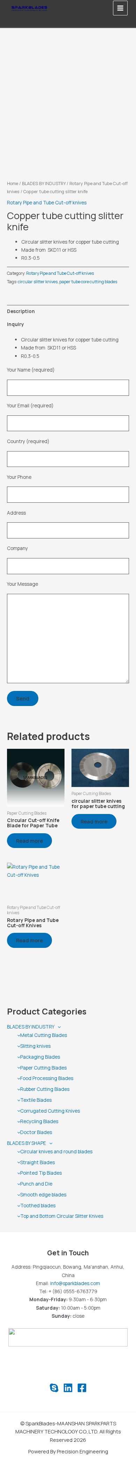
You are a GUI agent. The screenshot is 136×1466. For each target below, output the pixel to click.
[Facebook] (82, 1388)
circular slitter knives (38, 282)
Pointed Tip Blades (41, 1172)
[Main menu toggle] (120, 8)
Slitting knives (35, 1046)
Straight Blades (37, 1162)
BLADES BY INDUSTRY (30, 1026)
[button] (57, 1026)
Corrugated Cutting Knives (50, 1110)
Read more (29, 840)
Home (12, 183)
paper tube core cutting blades (88, 282)
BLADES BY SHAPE (26, 1143)
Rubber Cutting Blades (44, 1089)
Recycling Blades (39, 1121)
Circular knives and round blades (56, 1151)
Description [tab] (21, 311)
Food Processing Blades (46, 1078)
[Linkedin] (68, 1388)
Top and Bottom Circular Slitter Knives (61, 1216)
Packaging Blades (40, 1056)
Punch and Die (36, 1183)
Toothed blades (37, 1205)
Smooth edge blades (43, 1194)
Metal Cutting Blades (43, 1035)
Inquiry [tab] (15, 324)
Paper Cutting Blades (43, 1067)
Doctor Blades (36, 1132)
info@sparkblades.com (75, 1283)
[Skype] (54, 1388)
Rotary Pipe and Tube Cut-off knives (46, 202)
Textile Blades (36, 1100)
